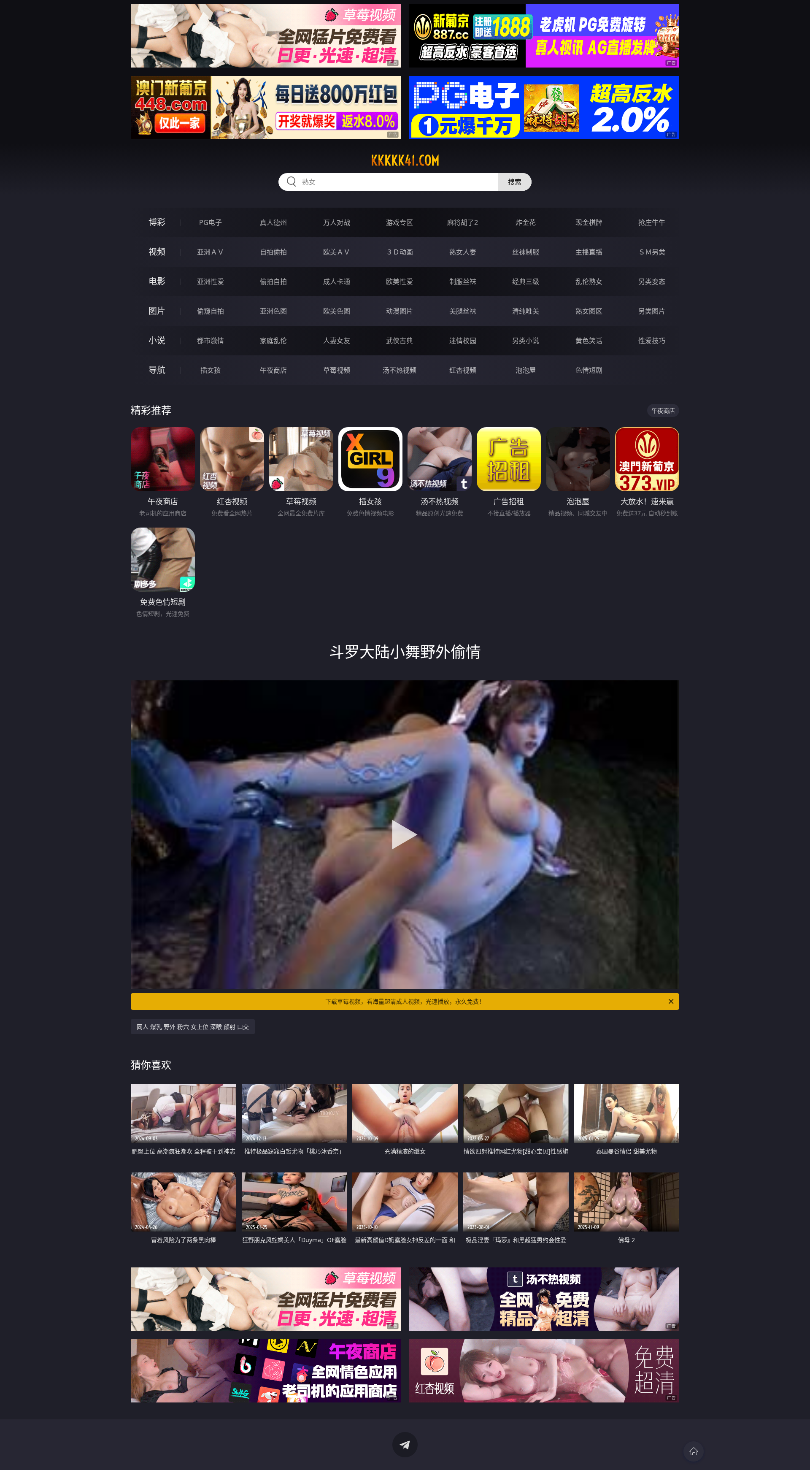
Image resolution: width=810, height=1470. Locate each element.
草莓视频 (336, 370)
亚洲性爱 (210, 281)
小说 (156, 340)
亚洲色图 (273, 311)
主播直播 (588, 252)
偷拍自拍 (273, 281)
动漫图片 (399, 311)
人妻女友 (336, 340)
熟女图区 (588, 311)
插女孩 (210, 370)
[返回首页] (693, 1451)
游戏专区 (399, 222)
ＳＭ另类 (651, 252)
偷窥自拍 (210, 311)
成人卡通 (336, 281)
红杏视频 (462, 370)
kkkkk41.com (405, 160)
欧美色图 (336, 311)
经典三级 (525, 281)
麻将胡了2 (462, 222)
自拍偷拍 (273, 252)
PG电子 (210, 222)
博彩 (156, 222)
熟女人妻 (462, 252)
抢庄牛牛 (651, 222)
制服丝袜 (462, 281)
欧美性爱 (399, 281)
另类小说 (525, 340)
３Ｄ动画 (399, 252)
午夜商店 (273, 370)
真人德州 (273, 222)
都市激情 (210, 340)
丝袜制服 (525, 252)
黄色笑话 (588, 340)
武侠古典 (399, 340)
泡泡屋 (526, 370)
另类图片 (651, 311)
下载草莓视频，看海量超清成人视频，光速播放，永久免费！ (405, 1001)
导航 (156, 370)
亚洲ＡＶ (210, 252)
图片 (156, 311)
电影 (156, 281)
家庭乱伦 (273, 340)
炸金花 (526, 222)
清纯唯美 (525, 311)
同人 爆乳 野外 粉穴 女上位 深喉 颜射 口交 (193, 1027)
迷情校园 (462, 340)
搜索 (514, 182)
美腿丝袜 (462, 311)
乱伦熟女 (588, 281)
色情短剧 (588, 370)
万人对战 (336, 222)
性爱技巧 (651, 340)
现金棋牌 (588, 222)
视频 (156, 251)
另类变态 (651, 281)
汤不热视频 (399, 370)
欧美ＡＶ (336, 252)
